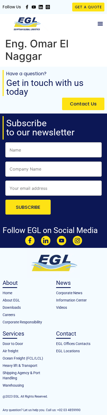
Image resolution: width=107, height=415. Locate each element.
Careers (9, 315)
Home (7, 293)
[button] (100, 23)
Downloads (12, 307)
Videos (61, 307)
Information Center (71, 300)
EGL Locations (68, 351)
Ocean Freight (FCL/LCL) (23, 358)
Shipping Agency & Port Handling (21, 375)
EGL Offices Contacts (73, 344)
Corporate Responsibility (22, 322)
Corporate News (69, 293)
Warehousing (13, 385)
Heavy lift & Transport (20, 365)
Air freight (10, 351)
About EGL (11, 300)
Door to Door (13, 344)
